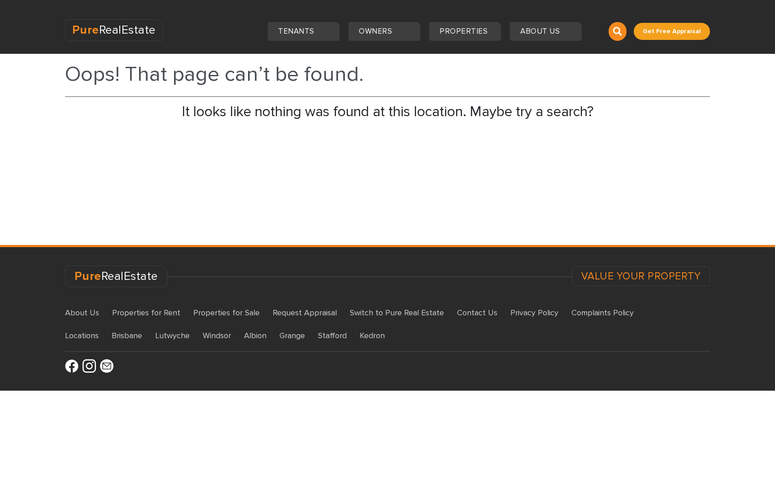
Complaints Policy (602, 313)
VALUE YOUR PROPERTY (641, 276)
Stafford (332, 335)
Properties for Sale (226, 313)
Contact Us (477, 313)
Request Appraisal (305, 313)
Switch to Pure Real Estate (397, 313)
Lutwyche (172, 335)
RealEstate (114, 30)
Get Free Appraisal (672, 31)
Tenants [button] (297, 31)
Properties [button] (465, 31)
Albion (255, 335)
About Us (82, 313)
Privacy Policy (534, 313)
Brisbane (127, 335)
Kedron (372, 335)
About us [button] (541, 31)
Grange (292, 335)
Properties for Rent (146, 313)
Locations (82, 335)
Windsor (217, 335)
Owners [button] (376, 31)
